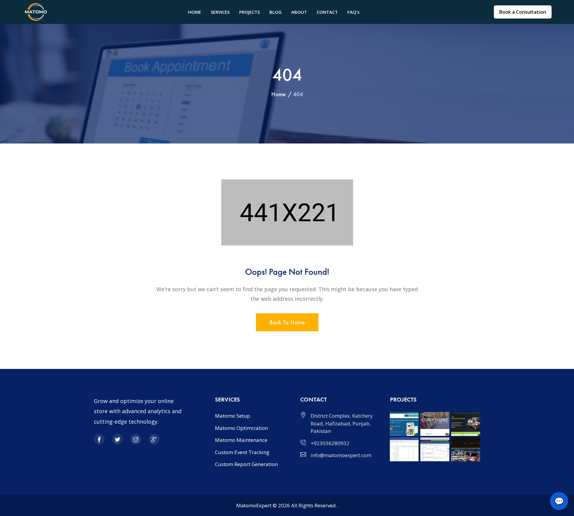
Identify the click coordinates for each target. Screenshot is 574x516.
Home (278, 94)
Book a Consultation (522, 12)
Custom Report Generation (246, 464)
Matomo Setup (232, 415)
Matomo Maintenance (241, 439)
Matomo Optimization (241, 428)
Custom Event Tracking (242, 452)
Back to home (287, 322)
